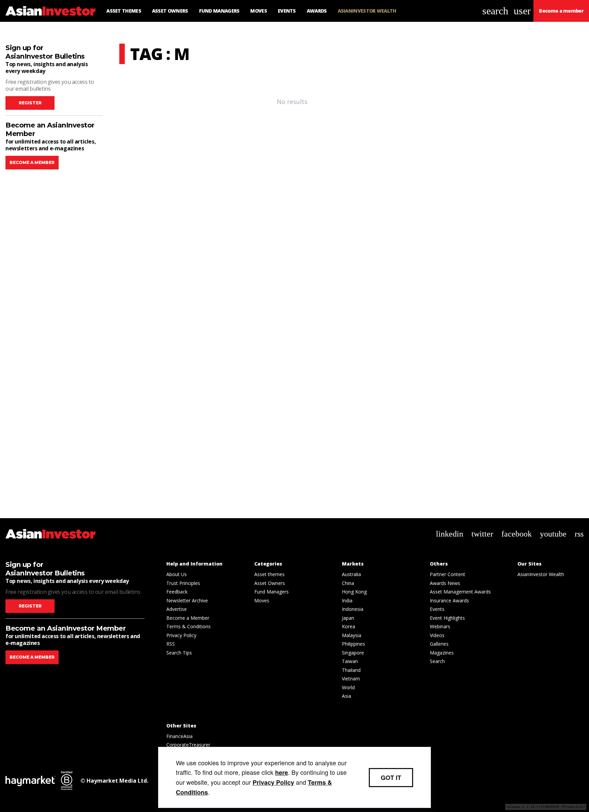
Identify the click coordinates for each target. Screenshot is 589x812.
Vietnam (351, 678)
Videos (437, 635)
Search (437, 661)
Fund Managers (271, 591)
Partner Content (447, 574)
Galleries (439, 644)
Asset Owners (269, 583)
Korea (348, 626)
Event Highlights (447, 618)
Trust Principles (183, 583)
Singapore (353, 652)
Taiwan (350, 661)
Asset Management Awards (460, 591)
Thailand (351, 670)
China (348, 583)
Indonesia (352, 609)
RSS (170, 644)
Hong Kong (354, 591)
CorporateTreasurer (188, 744)
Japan (348, 618)
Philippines (353, 644)
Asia (346, 696)
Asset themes (269, 574)
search (495, 10)
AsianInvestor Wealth (540, 574)
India (347, 600)
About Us (176, 574)
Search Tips (179, 652)
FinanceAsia (179, 736)
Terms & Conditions (188, 626)
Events (437, 609)
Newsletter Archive (187, 600)
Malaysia (351, 635)
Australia (351, 574)
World (348, 687)
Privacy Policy (181, 635)
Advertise (176, 609)
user (522, 10)
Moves (261, 600)
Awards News (445, 583)
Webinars (440, 626)
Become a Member (187, 618)
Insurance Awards (449, 600)
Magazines (442, 652)
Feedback (176, 591)
